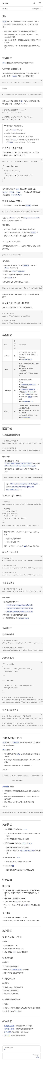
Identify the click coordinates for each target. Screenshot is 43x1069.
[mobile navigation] (39, 3)
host (18, 857)
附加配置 (7, 1032)
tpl (25, 546)
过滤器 (6, 1035)
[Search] (34, 3)
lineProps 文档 (28, 401)
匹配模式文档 (27, 359)
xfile (25, 829)
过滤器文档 (26, 417)
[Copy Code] (40, 82)
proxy (31, 392)
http (30, 843)
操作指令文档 (9, 1029)
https (24, 843)
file (26, 392)
